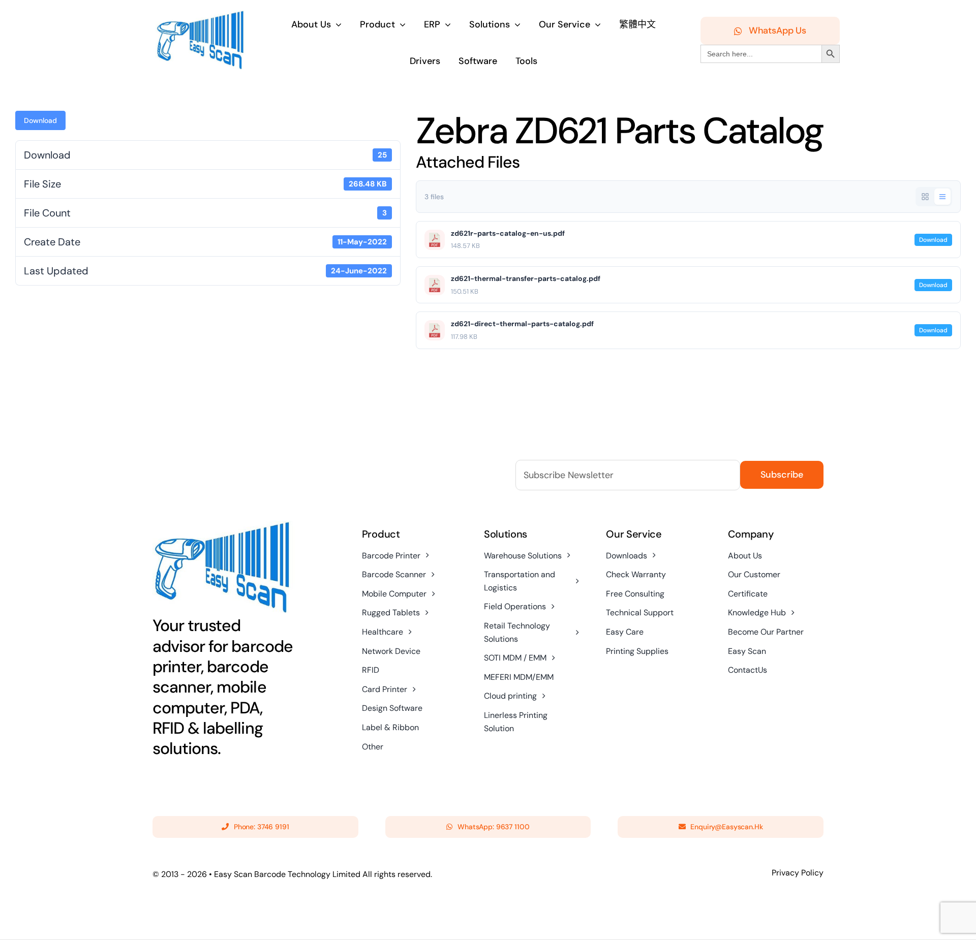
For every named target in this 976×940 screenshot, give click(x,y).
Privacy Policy (798, 872)
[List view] (942, 197)
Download (40, 120)
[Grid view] (925, 197)
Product (381, 534)
